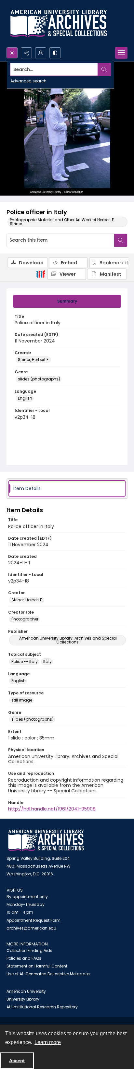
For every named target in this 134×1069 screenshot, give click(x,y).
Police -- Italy (24, 661)
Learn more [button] (47, 1042)
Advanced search (28, 81)
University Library (23, 999)
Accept (17, 1060)
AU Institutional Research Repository (42, 1007)
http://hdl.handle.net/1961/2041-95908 (52, 809)
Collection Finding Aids (29, 950)
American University (26, 991)
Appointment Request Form (33, 920)
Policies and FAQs (24, 958)
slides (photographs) (39, 379)
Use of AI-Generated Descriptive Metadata (48, 974)
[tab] (67, 301)
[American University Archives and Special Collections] (46, 840)
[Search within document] (120, 240)
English (25, 398)
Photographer (24, 619)
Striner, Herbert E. (33, 359)
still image (21, 700)
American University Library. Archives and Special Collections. (68, 640)
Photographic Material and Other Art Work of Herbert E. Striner (62, 221)
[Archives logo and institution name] (59, 23)
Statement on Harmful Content (37, 966)
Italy (47, 661)
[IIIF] (40, 273)
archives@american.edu (31, 928)
